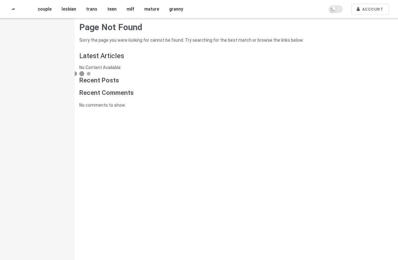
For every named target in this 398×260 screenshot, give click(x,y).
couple (45, 9)
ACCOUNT (372, 9)
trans (91, 9)
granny (176, 9)
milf (130, 9)
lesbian (69, 9)
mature (151, 9)
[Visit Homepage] (15, 9)
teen (112, 9)
